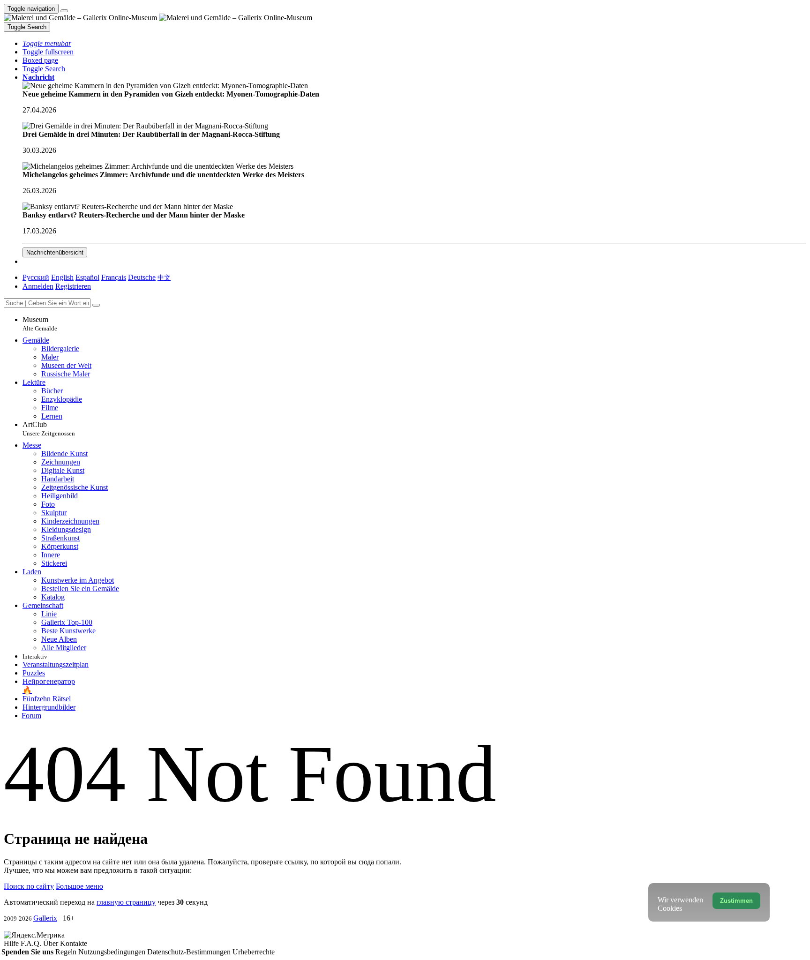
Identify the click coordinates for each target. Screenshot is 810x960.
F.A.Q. (32, 943)
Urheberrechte (253, 952)
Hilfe (12, 943)
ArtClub (48, 428)
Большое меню (79, 886)
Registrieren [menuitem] (73, 286)
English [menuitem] (62, 277)
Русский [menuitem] (35, 277)
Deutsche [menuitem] (142, 277)
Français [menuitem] (113, 277)
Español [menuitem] (87, 277)
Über (51, 943)
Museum (39, 323)
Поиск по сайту (29, 886)
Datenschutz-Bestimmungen (189, 952)
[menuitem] (164, 277)
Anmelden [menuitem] (37, 286)
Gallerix (45, 918)
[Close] (96, 305)
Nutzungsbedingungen (112, 952)
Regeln (66, 952)
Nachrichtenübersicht (54, 252)
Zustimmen (736, 900)
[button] (46, 43)
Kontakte (73, 943)
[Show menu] (64, 10)
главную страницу (126, 902)
